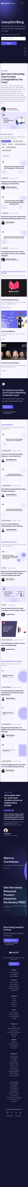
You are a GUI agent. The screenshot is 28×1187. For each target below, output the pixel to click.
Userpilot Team (10, 614)
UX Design (14, 1018)
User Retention (14, 1067)
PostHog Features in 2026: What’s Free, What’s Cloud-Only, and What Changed (13, 253)
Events (14, 998)
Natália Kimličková (11, 187)
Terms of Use (9, 1115)
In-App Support (14, 990)
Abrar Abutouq (10, 222)
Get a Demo (7, 407)
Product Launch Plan (14, 1093)
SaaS (3, 147)
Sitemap (14, 1036)
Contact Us (14, 1004)
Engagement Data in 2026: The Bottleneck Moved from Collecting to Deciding (13, 730)
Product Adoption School (14, 1028)
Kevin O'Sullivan (10, 698)
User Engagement (11, 147)
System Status (14, 1046)
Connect (3, 370)
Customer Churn (14, 1065)
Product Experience (14, 1099)
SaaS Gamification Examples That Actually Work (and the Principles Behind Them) (12, 693)
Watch (3, 339)
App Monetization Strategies (14, 1097)
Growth (4, 144)
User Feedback (14, 976)
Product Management (14, 1016)
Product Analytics (14, 972)
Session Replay (14, 1095)
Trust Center (14, 1048)
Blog (14, 1026)
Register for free (6, 307)
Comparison (5, 178)
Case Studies (14, 1034)
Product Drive (14, 1030)
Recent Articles (6, 141)
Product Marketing (20, 144)
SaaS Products (14, 1089)
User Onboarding (6, 150)
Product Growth (14, 1012)
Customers (14, 1002)
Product (10, 144)
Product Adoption (14, 984)
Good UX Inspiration (7, 639)
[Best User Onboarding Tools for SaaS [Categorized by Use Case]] (14, 128)
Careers (14, 1000)
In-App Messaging (14, 1091)
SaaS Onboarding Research (14, 1032)
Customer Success (18, 141)
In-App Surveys (14, 1056)
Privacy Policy (18, 1115)
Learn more (7, 910)
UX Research (14, 1086)
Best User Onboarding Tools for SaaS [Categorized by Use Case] (12, 78)
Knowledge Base (14, 1082)
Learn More (7, 868)
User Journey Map (14, 1075)
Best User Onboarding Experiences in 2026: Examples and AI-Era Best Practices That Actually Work (13, 573)
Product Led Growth (14, 988)
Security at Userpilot (14, 1044)
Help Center (14, 1042)
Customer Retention (14, 986)
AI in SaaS (13, 1101)
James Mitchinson (11, 459)
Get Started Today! (11, 940)
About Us (14, 1006)
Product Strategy (14, 1064)
